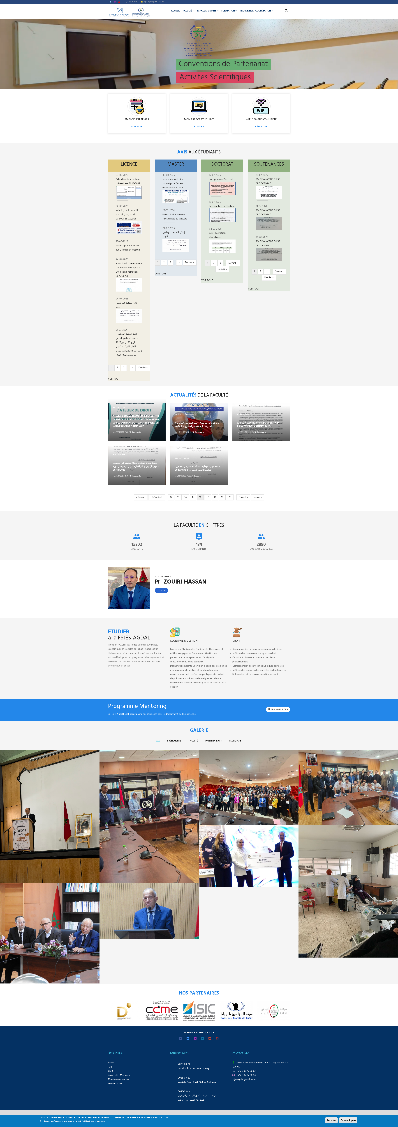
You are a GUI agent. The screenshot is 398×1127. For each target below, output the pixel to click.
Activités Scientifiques (215, 77)
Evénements (174, 741)
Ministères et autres (118, 1079)
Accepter (331, 1120)
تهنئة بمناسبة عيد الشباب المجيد (194, 1068)
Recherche (235, 741)
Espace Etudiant (207, 11)
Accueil (175, 11)
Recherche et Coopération (255, 11)
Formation (228, 11)
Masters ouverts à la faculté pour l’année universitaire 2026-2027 (174, 184)
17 (209, 497)
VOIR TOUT (114, 379)
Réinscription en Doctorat (222, 206)
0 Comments (135, 432)
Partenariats (213, 741)
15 (194, 497)
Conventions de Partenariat (223, 64)
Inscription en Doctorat (221, 179)
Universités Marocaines (120, 1075)
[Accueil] (129, 12)
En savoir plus (348, 1120)
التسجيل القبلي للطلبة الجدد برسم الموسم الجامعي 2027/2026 (127, 215)
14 (187, 497)
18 (216, 497)
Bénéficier (261, 126)
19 (223, 497)
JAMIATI (112, 1063)
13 (179, 497)
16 (201, 497)
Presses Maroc (115, 1084)
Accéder (199, 126)
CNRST (111, 1071)
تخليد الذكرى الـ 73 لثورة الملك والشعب (197, 1082)
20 (231, 497)
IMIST (111, 1067)
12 (172, 497)
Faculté (187, 11)
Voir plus (136, 126)
